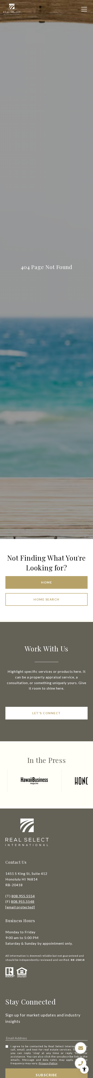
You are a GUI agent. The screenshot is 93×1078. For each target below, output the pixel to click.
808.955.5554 (23, 896)
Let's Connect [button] (46, 713)
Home (46, 582)
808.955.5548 (22, 901)
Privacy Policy (48, 1063)
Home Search (46, 599)
